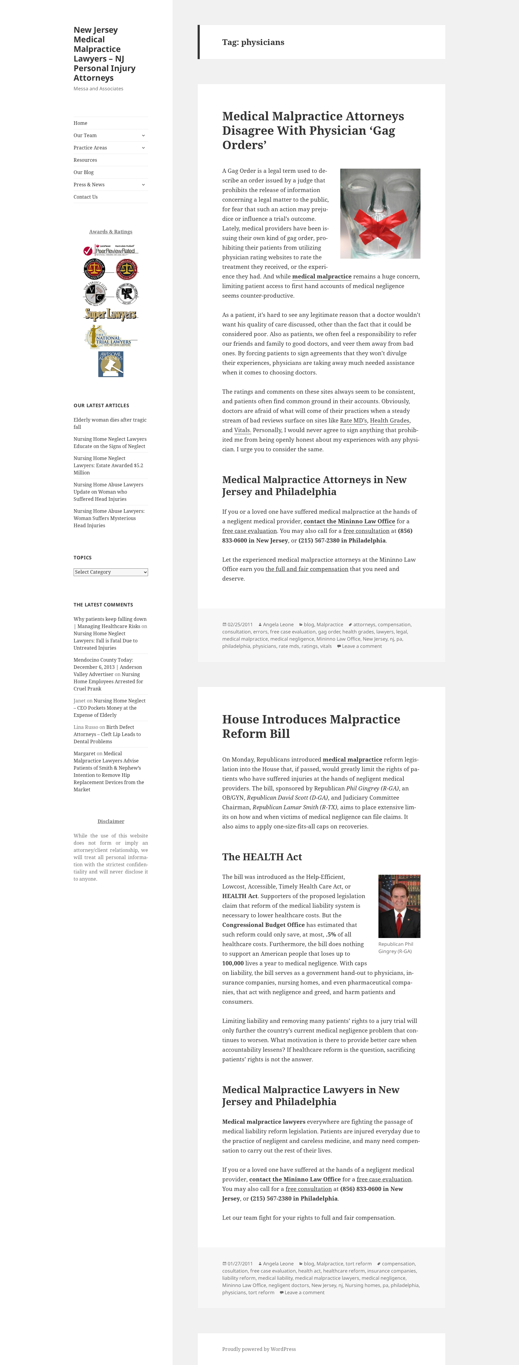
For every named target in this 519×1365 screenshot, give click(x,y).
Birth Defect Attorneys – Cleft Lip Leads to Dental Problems (107, 734)
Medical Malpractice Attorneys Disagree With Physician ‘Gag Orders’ (313, 130)
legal (401, 631)
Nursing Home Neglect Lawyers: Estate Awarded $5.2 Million (108, 465)
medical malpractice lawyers (327, 1278)
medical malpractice (245, 639)
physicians (264, 646)
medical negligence (292, 639)
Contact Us (86, 197)
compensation (394, 624)
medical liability (275, 1278)
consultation (236, 631)
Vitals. (242, 430)
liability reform (239, 1278)
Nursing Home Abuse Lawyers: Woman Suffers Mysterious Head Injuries (109, 518)
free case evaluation (293, 631)
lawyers (385, 631)
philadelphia (236, 646)
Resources (85, 160)
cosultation (235, 1270)
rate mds (289, 646)
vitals (326, 646)
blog (309, 624)
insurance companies (391, 1270)
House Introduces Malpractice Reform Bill (311, 726)
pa (399, 639)
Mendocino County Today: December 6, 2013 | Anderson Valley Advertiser (108, 667)
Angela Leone (278, 624)
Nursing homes (362, 1285)
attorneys (364, 624)
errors (260, 631)
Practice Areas (90, 147)
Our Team (85, 135)
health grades (358, 631)
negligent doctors (289, 1285)
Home (80, 123)
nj (392, 639)
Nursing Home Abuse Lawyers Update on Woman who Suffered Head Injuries (108, 491)
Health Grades (389, 420)
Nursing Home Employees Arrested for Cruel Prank (108, 681)
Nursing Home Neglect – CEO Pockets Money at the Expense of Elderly (110, 707)
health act (309, 1270)
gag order (329, 631)
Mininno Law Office (338, 639)
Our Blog (84, 172)
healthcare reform (344, 1270)
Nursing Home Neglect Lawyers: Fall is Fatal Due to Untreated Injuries (106, 640)
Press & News (89, 184)
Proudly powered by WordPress (259, 1349)
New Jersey (375, 639)
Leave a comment (362, 646)
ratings (310, 646)
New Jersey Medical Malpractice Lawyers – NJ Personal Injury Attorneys (104, 53)
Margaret (85, 753)
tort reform (359, 1263)
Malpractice (330, 624)
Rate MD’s (353, 420)
